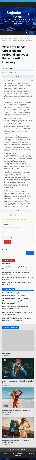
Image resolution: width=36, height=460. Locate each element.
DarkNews (28, 454)
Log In (7, 242)
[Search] (27, 33)
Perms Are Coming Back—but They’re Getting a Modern (18, 427)
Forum (23, 450)
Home (12, 450)
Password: (7, 230)
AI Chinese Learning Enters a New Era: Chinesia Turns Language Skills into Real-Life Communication (16, 301)
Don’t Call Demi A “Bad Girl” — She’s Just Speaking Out (18, 397)
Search (4, 250)
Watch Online (31, 33)
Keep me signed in (10, 237)
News (5, 376)
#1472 (31, 80)
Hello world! (6, 263)
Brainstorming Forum (18, 14)
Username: (7, 224)
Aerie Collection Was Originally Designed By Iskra (18, 368)
